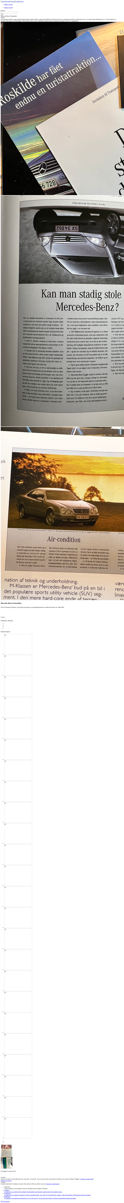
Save (2, 1201)
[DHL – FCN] (63, 1065)
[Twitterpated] (63, 1001)
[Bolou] (63, 854)
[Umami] (63, 938)
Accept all (8, 1180)
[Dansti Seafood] (63, 791)
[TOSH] (63, 728)
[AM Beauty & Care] (63, 665)
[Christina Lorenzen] (63, 749)
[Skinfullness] (63, 770)
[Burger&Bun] (63, 1044)
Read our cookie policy (87, 1179)
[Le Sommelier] (63, 917)
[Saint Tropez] (63, 833)
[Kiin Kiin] (63, 1023)
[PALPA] (63, 1107)
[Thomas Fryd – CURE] (63, 686)
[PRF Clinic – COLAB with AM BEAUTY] (63, 644)
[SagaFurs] (63, 707)
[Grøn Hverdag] (63, 1086)
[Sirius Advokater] (63, 980)
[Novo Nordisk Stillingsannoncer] (63, 1128)
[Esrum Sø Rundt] (63, 896)
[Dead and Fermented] (63, 812)
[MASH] (63, 959)
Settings (3, 1180)
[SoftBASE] (63, 875)
